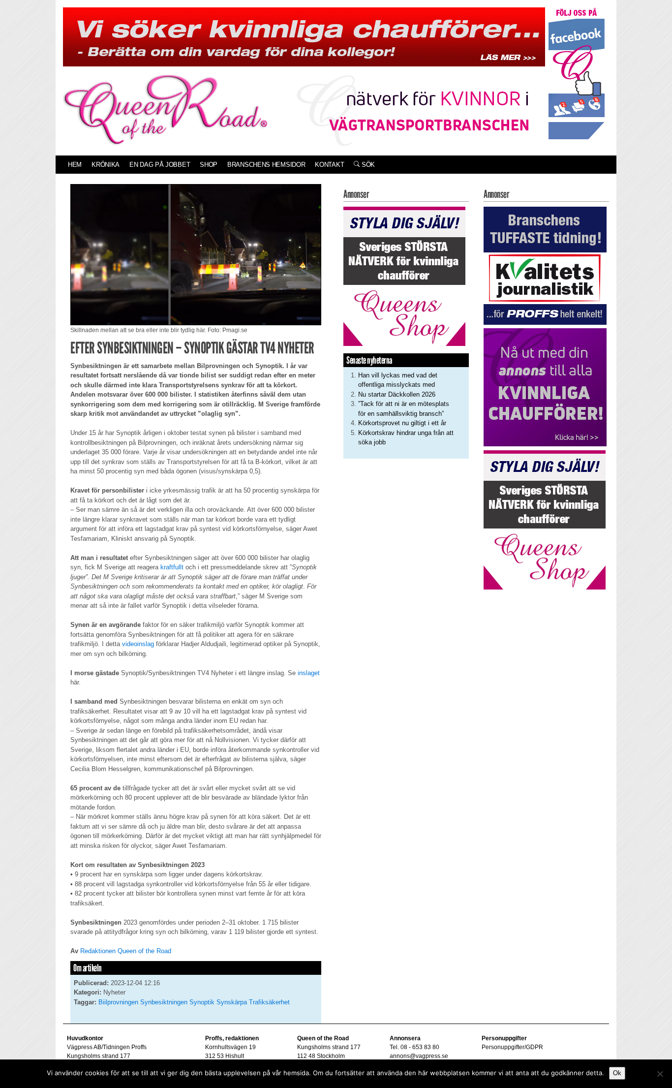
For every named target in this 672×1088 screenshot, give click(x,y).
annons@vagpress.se (419, 1056)
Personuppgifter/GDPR (512, 1047)
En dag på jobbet (159, 164)
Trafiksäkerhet (269, 1002)
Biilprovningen (118, 1002)
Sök (367, 164)
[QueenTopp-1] (304, 36)
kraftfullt (171, 567)
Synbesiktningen (163, 1002)
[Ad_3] (545, 387)
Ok (617, 1073)
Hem (75, 164)
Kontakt (329, 164)
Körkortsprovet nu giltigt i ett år (402, 423)
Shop (208, 164)
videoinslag (138, 644)
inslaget (309, 673)
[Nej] (660, 1074)
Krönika (106, 164)
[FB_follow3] (576, 73)
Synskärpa (231, 1002)
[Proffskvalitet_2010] (545, 265)
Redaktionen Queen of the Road (125, 951)
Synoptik (201, 1002)
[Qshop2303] (404, 275)
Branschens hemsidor (266, 164)
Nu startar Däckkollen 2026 (396, 394)
